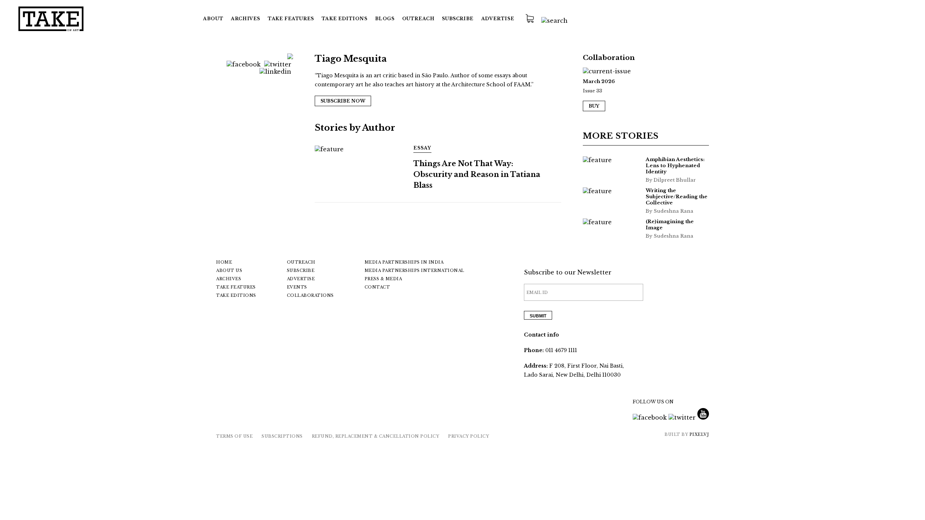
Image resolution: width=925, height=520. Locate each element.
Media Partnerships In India (404, 262)
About (213, 18)
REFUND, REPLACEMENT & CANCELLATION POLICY (375, 436)
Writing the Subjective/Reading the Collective (676, 196)
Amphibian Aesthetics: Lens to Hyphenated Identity (675, 165)
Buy (594, 106)
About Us (229, 270)
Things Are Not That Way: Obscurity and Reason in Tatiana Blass (476, 174)
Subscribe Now (342, 101)
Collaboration (609, 57)
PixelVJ (699, 434)
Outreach (418, 18)
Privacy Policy (468, 436)
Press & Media (383, 278)
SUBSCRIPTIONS (282, 436)
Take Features (236, 287)
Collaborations (310, 295)
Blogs (385, 18)
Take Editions (344, 18)
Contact (377, 287)
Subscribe (457, 18)
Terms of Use (234, 436)
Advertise (497, 18)
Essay (422, 148)
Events (297, 287)
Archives (245, 18)
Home (224, 262)
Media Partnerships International (414, 270)
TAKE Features (291, 18)
